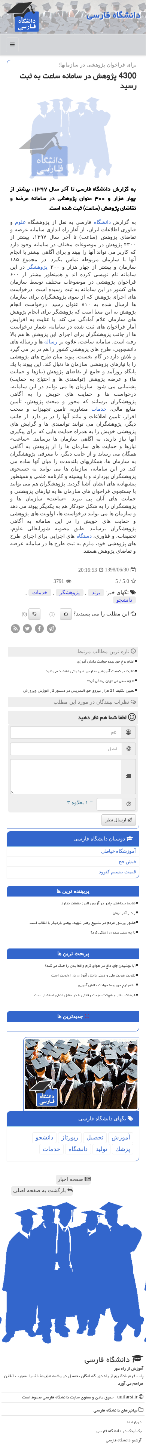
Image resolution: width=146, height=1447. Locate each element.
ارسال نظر (116, 820)
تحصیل (94, 1137)
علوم (20, 222)
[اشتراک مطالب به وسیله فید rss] (15, 628)
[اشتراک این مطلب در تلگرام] (51, 628)
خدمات (99, 409)
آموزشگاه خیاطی (118, 851)
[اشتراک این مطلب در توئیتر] (27, 628)
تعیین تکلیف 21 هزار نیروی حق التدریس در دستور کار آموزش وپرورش (78, 690)
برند (96, 592)
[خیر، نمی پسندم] (34, 614)
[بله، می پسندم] (66, 614)
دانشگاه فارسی (113, 15)
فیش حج (127, 861)
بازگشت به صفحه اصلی (40, 1190)
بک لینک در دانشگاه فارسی (119, 1431)
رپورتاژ (69, 1137)
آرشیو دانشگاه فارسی (124, 1440)
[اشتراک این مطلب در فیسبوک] (39, 628)
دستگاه (84, 536)
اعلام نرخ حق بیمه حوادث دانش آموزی (105, 661)
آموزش (121, 1137)
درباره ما (134, 1422)
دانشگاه (102, 222)
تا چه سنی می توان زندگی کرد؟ (110, 681)
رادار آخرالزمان (124, 913)
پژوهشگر (37, 267)
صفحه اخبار (71, 1179)
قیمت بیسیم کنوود (117, 871)
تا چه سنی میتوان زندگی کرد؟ (113, 932)
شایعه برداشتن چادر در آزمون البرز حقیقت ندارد (98, 903)
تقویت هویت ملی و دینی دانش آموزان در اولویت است (93, 975)
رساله (50, 342)
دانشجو (124, 600)
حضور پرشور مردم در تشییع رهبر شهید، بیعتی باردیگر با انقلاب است (83, 922)
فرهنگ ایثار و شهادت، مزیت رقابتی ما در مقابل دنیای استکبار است (85, 995)
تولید (101, 1149)
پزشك (122, 1149)
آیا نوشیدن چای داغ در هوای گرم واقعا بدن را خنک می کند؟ (90, 965)
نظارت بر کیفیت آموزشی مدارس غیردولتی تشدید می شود (90, 671)
